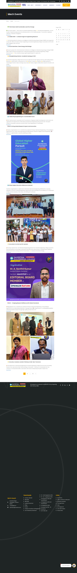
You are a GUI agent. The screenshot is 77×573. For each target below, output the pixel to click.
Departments (38, 5)
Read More (8, 35)
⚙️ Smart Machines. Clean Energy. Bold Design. (19, 46)
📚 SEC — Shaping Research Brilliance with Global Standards (23, 303)
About (32, 5)
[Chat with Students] (74, 565)
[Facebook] (59, 1)
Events (11, 21)
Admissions (51, 5)
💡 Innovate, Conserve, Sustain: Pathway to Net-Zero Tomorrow (24, 362)
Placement (58, 5)
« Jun (57, 44)
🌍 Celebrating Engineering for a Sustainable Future (20, 116)
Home (29, 5)
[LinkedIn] (64, 1)
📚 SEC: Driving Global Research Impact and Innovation (21, 126)
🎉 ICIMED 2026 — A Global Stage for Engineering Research (22, 36)
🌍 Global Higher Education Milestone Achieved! (20, 185)
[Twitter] (66, 1)
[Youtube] (68, 1)
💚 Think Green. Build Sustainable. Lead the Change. (20, 27)
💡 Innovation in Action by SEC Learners (17, 244)
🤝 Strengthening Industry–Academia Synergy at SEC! (21, 56)
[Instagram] (62, 1)
